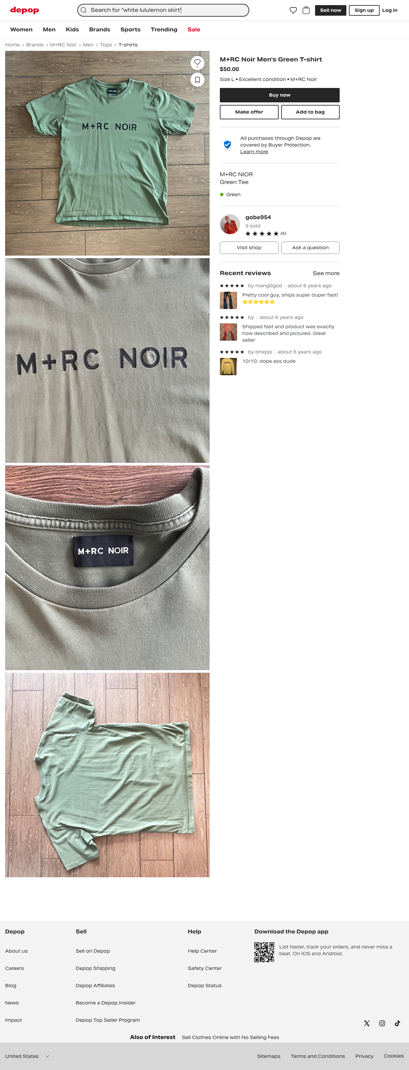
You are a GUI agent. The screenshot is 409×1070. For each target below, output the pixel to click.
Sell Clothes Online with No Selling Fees (230, 1037)
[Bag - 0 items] (306, 10)
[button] (292, 233)
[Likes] (293, 10)
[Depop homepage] (24, 10)
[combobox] (163, 10)
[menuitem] (21, 30)
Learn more (254, 152)
